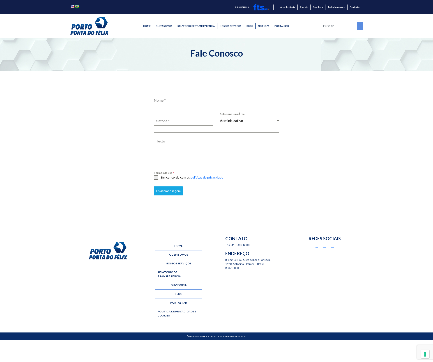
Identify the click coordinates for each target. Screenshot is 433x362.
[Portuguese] (77, 6)
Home (147, 26)
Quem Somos (164, 26)
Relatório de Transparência (196, 26)
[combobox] (249, 120)
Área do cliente (287, 7)
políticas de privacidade (207, 177)
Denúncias (355, 7)
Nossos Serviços (231, 26)
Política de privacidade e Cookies (176, 313)
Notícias (263, 26)
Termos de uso (164, 172)
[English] (72, 6)
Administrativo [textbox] (231, 120)
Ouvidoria (318, 7)
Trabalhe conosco (336, 7)
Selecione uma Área (232, 114)
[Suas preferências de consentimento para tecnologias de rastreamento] (425, 354)
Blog (249, 26)
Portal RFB (281, 26)
